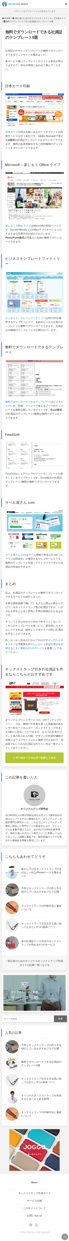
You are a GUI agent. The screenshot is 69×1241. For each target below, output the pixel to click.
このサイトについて (34, 1208)
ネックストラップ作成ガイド (34, 1193)
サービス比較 (34, 1200)
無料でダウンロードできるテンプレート (28, 401)
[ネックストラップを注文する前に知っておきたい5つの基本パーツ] (34, 931)
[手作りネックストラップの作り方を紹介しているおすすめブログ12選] (34, 895)
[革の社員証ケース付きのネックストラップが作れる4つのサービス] (34, 948)
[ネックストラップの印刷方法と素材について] (34, 913)
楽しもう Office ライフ (18, 225)
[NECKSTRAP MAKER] (15, 4)
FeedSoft (10, 473)
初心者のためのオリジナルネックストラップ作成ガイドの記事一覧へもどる (35, 963)
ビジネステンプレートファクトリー (25, 318)
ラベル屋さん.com (15, 554)
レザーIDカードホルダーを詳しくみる (34, 757)
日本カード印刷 (14, 132)
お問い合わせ (34, 1215)
